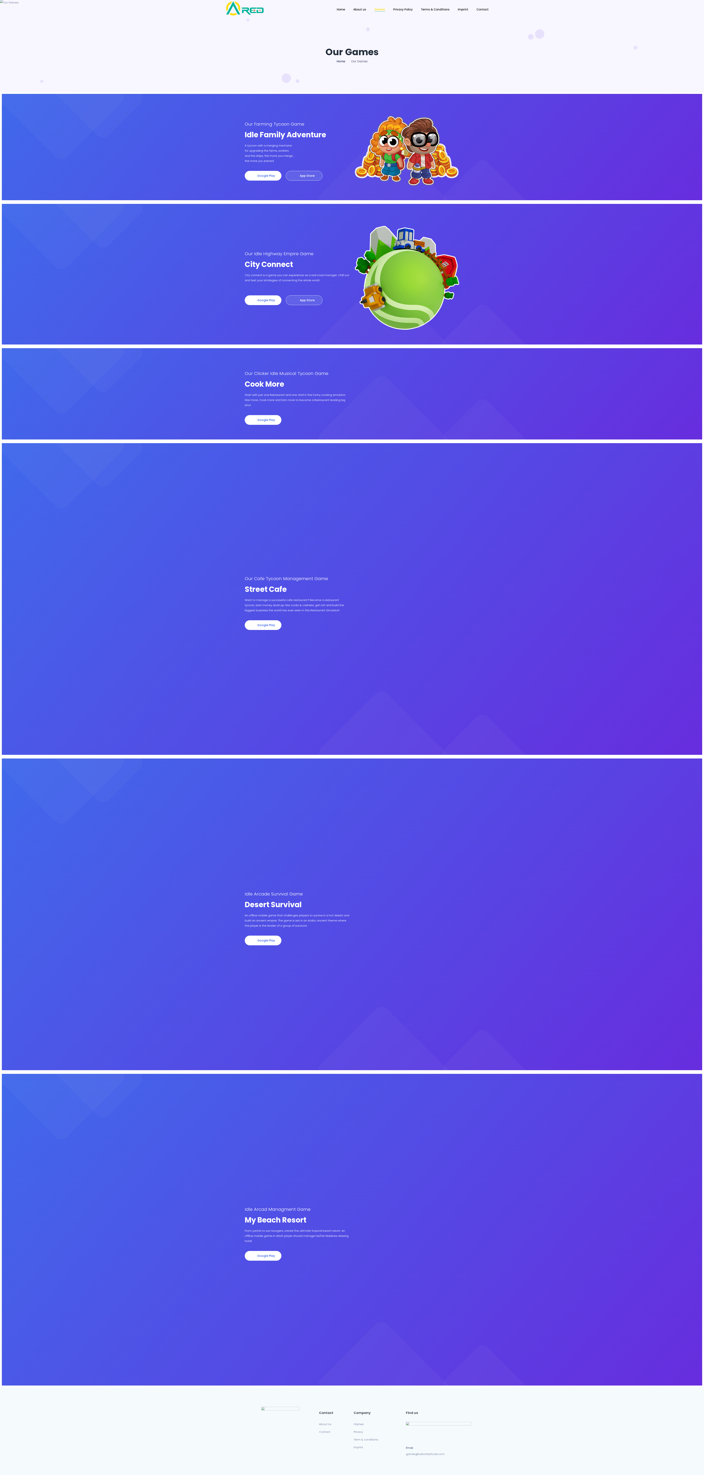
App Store (307, 176)
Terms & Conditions (435, 9)
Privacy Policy (403, 9)
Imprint (463, 9)
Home (341, 9)
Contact (482, 9)
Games (379, 9)
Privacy (358, 1432)
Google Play (265, 176)
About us (359, 9)
